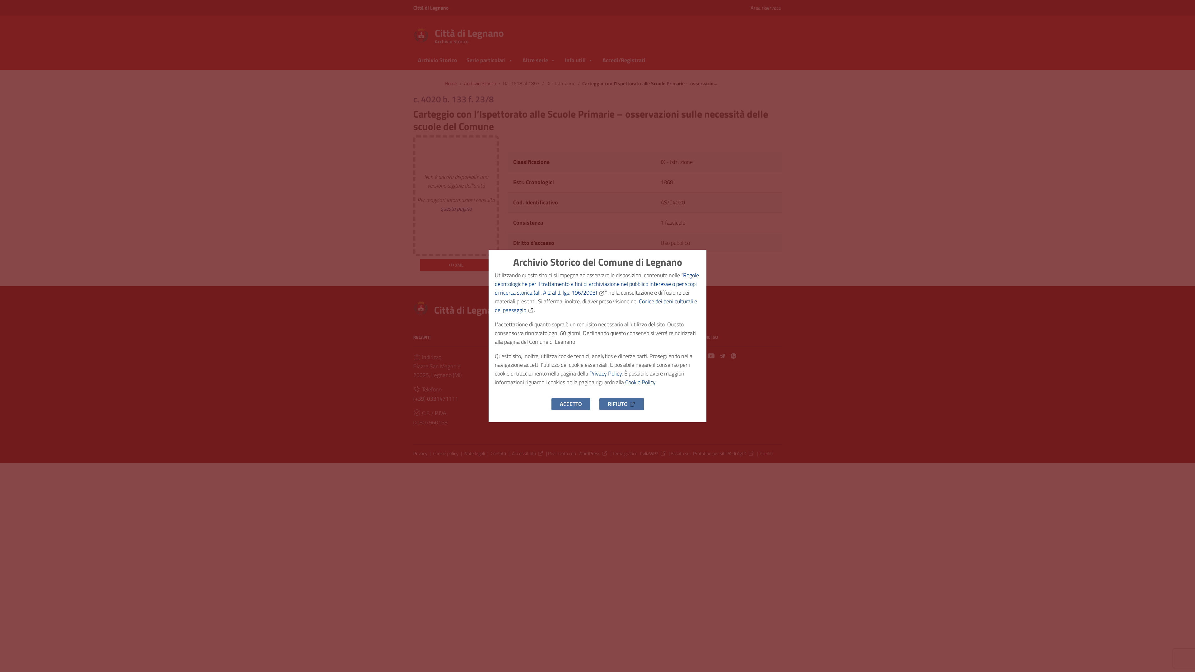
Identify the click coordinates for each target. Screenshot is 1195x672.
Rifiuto (618, 404)
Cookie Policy (640, 382)
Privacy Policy (605, 373)
